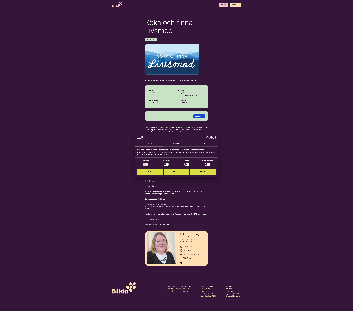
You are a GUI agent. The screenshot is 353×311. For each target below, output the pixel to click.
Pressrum (228, 289)
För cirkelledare (206, 289)
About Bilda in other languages (177, 291)
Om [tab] (204, 144)
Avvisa (150, 172)
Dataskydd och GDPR (208, 296)
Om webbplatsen (207, 294)
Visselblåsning (206, 301)
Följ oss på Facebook (232, 294)
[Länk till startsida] (124, 288)
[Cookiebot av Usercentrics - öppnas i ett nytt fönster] (208, 137)
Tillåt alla (203, 172)
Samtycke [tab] (149, 144)
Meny (234, 5)
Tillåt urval (176, 172)
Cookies (204, 298)
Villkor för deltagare (208, 286)
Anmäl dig (199, 116)
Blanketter (204, 291)
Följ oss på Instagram (233, 296)
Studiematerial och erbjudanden (177, 289)
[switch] (166, 164)
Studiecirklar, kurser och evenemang (179, 286)
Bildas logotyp (230, 286)
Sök (221, 5)
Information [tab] (176, 144)
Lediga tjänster (230, 291)
